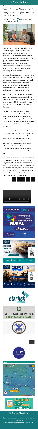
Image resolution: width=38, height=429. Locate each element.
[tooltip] (14, 179)
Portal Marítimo (25, 19)
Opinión (6, 6)
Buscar (5, 338)
